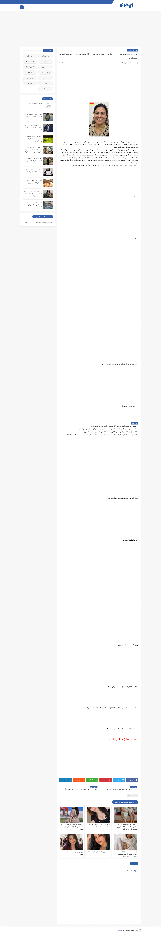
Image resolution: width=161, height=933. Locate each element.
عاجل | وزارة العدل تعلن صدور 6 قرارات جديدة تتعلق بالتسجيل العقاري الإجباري (110, 432)
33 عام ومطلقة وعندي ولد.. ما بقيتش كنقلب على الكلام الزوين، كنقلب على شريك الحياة (126, 826)
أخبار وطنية (30, 56)
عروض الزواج (133, 50)
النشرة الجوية (46, 72)
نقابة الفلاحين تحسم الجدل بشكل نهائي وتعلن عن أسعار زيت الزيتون (33, 138)
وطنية (45, 89)
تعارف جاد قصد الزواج (35, 103)
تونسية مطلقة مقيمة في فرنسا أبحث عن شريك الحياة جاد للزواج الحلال (32, 127)
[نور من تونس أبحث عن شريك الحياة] (71, 842)
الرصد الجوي (46, 67)
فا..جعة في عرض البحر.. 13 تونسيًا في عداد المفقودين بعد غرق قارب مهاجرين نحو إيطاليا (107, 429)
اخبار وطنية (45, 61)
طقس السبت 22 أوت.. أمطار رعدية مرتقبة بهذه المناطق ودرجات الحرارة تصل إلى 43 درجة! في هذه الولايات (101, 434)
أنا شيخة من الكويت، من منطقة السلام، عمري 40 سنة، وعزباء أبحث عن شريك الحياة (32, 193)
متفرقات (45, 83)
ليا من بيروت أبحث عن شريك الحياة (98, 852)
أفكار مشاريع (30, 61)
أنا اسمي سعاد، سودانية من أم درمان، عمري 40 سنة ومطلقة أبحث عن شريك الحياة (127, 854)
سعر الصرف (45, 78)
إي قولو (120, 930)
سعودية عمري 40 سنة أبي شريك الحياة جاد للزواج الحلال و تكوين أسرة (32, 160)
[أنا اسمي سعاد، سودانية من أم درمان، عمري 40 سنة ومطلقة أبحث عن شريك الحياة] (125, 842)
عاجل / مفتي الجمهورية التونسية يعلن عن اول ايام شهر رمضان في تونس (32, 182)
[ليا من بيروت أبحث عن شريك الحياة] (98, 842)
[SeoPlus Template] (139, 930)
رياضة (30, 72)
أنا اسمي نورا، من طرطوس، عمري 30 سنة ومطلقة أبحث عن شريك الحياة (72, 826)
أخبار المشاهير (45, 56)
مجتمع (30, 83)
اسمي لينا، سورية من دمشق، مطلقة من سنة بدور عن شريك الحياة (33, 205)
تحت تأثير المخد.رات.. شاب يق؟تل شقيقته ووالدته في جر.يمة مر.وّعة (113, 426)
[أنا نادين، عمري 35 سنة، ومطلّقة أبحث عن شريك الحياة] (98, 815)
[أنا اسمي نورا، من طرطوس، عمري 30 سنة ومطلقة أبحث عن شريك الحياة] (71, 815)
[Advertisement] (80, 29)
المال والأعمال (30, 67)
